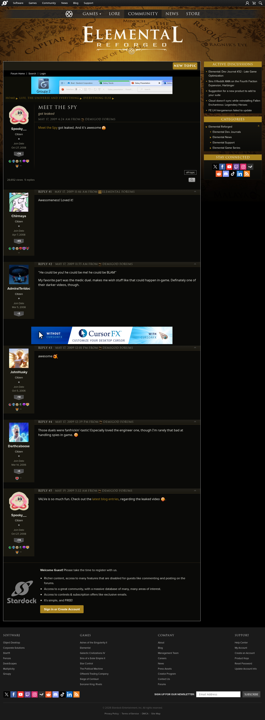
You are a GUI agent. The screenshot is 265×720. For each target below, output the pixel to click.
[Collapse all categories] (258, 126)
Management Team (168, 653)
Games (33, 3)
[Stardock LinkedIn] (239, 173)
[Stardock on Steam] (250, 166)
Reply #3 (45, 348)
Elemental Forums (118, 192)
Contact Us (164, 679)
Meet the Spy (47, 127)
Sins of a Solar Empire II (92, 658)
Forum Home (18, 73)
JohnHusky (18, 371)
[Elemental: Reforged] (132, 39)
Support (88, 3)
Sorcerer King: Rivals (91, 684)
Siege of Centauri (89, 679)
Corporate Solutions (14, 647)
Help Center (241, 642)
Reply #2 (45, 264)
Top (195, 192)
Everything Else (97, 98)
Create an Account (245, 653)
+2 (18, 313)
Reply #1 (45, 192)
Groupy (7, 673)
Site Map (155, 713)
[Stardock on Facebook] (222, 166)
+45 (19, 241)
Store (193, 14)
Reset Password (243, 663)
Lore (114, 14)
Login (43, 73)
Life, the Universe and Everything (49, 98)
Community (49, 3)
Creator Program (167, 673)
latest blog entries (105, 499)
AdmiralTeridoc (18, 288)
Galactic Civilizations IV (92, 653)
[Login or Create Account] (247, 3)
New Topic (185, 65)
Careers (162, 658)
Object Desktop (11, 642)
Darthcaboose (19, 446)
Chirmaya (18, 215)
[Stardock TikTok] (232, 173)
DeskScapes (10, 663)
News (64, 3)
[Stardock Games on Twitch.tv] (236, 166)
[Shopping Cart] (254, 3)
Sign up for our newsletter (174, 694)
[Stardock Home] (5, 3)
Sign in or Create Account (62, 609)
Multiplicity (9, 668)
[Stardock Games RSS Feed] (246, 173)
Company (166, 635)
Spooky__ (19, 128)
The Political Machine (91, 668)
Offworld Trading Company (94, 673)
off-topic (190, 172)
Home (10, 98)
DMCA (145, 713)
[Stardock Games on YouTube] (229, 166)
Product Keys (242, 658)
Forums (162, 684)
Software (18, 3)
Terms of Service (130, 713)
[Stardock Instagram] (243, 166)
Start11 (6, 653)
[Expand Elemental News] (210, 137)
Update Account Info (246, 668)
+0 (18, 471)
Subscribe (251, 694)
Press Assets (165, 668)
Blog (75, 3)
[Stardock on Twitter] (215, 166)
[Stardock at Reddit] (218, 173)
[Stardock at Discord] (225, 173)
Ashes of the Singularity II (93, 642)
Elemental (85, 647)
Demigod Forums (100, 119)
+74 (19, 153)
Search (32, 73)
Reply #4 (45, 422)
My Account (241, 647)
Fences (7, 658)
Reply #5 (45, 491)
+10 (19, 397)
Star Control (86, 663)
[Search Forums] (260, 3)
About (161, 642)
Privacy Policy (112, 713)
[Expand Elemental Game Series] (210, 148)
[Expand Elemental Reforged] (206, 127)
